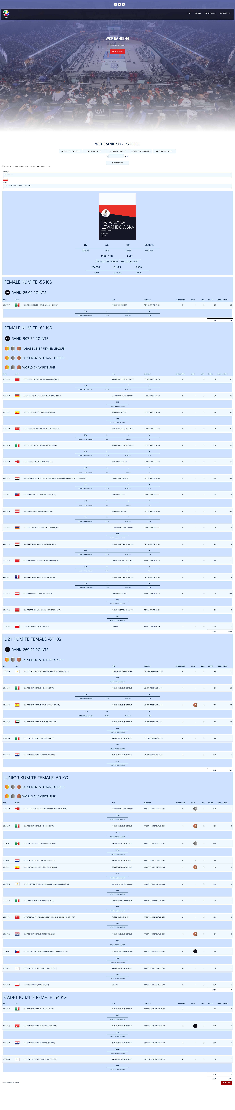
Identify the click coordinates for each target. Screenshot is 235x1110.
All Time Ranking (141, 151)
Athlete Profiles (71, 151)
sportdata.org (224, 13)
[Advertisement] (117, 1097)
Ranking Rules (165, 151)
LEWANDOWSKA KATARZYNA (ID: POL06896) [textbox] (17, 185)
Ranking (198, 13)
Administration (210, 13)
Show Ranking (117, 51)
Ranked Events (118, 151)
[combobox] (117, 175)
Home (189, 13)
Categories (95, 151)
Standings (118, 162)
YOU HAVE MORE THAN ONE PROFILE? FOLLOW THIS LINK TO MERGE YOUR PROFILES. (26, 166)
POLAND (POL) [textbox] (8, 174)
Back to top (226, 1082)
